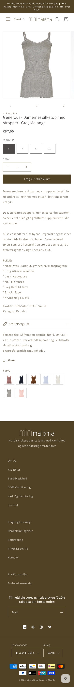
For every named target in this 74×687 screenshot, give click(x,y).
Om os (12, 460)
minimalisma (32, 680)
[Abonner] (61, 612)
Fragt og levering (19, 522)
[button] (8, 19)
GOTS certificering (19, 487)
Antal (6, 159)
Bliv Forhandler (18, 574)
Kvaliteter (14, 469)
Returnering (15, 539)
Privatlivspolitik (18, 548)
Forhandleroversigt (20, 583)
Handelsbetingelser (20, 531)
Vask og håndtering (20, 496)
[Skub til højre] (63, 105)
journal (13, 505)
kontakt (13, 557)
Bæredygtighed (17, 478)
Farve (6, 370)
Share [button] (11, 360)
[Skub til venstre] (10, 105)
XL (49, 148)
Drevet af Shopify (47, 680)
